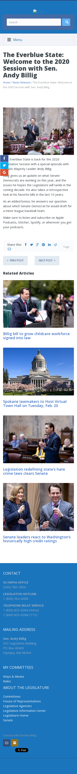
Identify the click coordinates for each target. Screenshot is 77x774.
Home (6, 82)
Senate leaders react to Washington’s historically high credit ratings (37, 539)
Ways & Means (13, 676)
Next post (46, 260)
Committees (12, 696)
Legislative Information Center (24, 711)
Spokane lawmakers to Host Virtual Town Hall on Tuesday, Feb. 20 (35, 403)
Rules (7, 681)
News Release (22, 82)
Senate (8, 720)
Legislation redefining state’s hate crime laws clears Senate (34, 471)
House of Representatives (22, 701)
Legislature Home (16, 715)
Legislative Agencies (17, 706)
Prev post (17, 260)
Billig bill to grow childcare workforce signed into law (36, 335)
